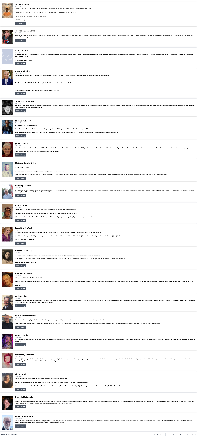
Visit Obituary (20, 23)
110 (187, 434)
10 (180, 434)
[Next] (195, 434)
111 (192, 434)
